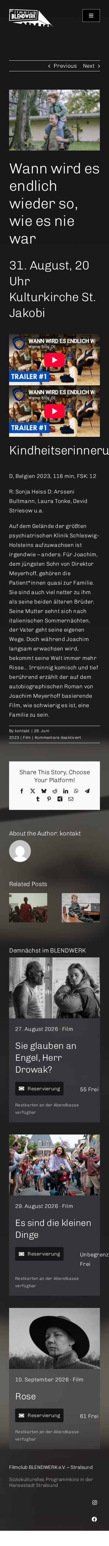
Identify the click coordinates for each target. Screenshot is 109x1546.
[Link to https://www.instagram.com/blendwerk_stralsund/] (94, 1502)
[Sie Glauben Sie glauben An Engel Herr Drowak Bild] (54, 960)
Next (88, 65)
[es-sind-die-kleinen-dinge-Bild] (54, 1137)
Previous (65, 65)
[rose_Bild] (54, 1310)
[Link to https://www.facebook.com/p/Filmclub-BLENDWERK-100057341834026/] (94, 1519)
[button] (13, 907)
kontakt (22, 730)
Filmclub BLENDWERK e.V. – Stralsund (51, 1467)
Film (27, 737)
